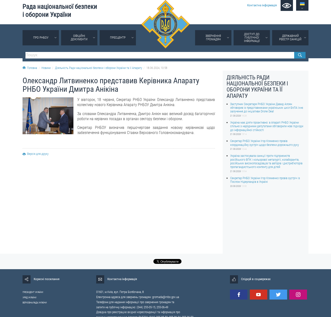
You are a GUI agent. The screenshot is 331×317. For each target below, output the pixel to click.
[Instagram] (298, 295)
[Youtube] (258, 295)
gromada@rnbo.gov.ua (165, 297)
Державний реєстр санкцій (290, 37)
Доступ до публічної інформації (252, 37)
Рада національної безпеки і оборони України (60, 10)
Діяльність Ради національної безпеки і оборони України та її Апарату (98, 68)
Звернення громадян (213, 37)
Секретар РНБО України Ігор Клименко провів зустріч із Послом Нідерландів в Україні (265, 180)
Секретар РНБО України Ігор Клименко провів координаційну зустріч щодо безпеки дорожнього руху (264, 142)
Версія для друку (37, 154)
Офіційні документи (79, 37)
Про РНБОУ (40, 37)
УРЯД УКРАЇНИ (29, 297)
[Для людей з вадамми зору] (287, 5)
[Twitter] (278, 295)
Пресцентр (118, 37)
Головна (32, 68)
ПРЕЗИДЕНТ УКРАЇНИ (33, 292)
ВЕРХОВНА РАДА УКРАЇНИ (35, 302)
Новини (46, 68)
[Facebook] (238, 295)
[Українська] (302, 3)
